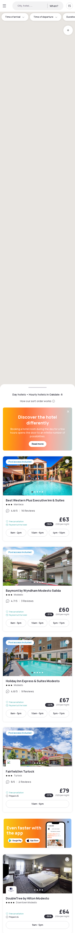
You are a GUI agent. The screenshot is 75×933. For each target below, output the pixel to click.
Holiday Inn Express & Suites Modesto (37, 679)
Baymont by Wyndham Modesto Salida (37, 589)
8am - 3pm (16, 622)
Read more (38, 443)
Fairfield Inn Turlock (37, 770)
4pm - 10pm (59, 532)
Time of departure (43, 16)
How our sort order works (35, 401)
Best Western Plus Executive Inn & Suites (37, 498)
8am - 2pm (16, 532)
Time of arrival (12, 16)
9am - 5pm (37, 924)
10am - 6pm (37, 532)
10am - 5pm (37, 622)
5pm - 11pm (59, 622)
